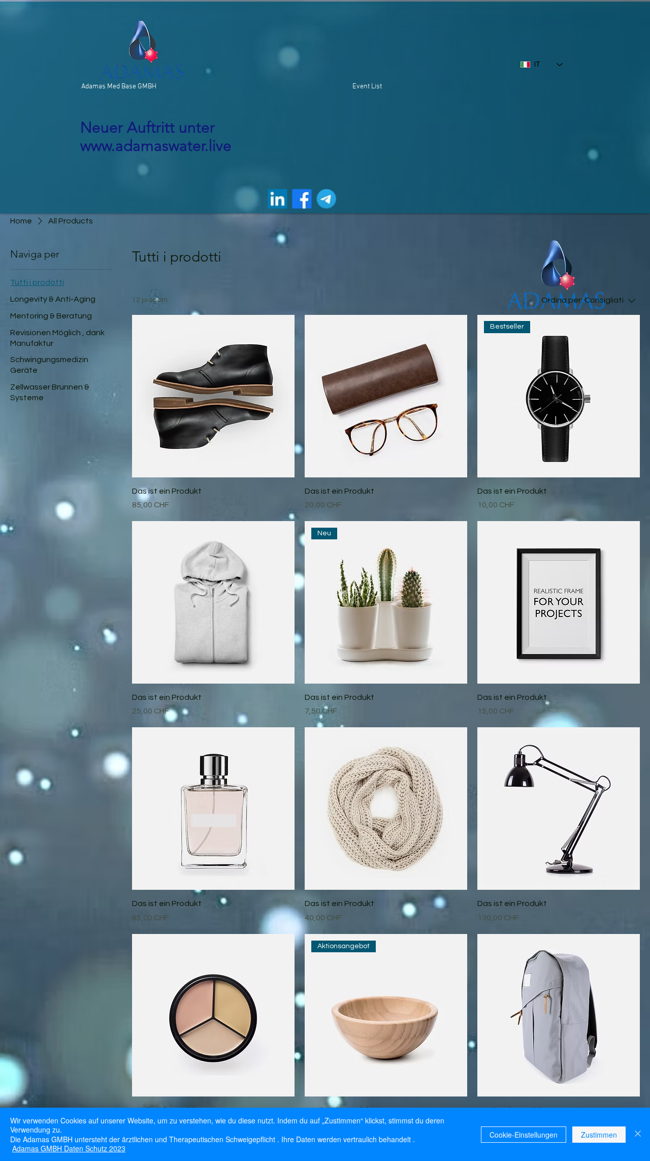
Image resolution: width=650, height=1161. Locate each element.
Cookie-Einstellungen (524, 1135)
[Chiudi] (638, 1134)
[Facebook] (301, 198)
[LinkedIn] (277, 198)
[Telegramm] (326, 198)
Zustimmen (599, 1135)
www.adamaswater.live (156, 146)
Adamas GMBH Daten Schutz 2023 (68, 1148)
